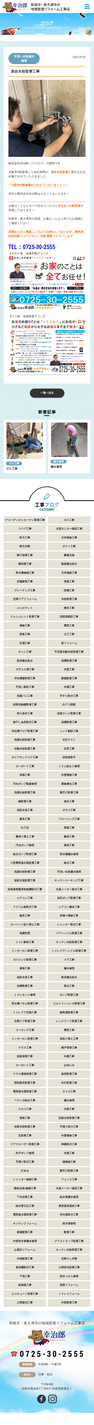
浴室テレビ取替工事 (69, 713)
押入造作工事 (25, 713)
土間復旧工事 (25, 1302)
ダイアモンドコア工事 (25, 757)
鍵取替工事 (25, 801)
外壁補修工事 (69, 774)
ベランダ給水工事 (24, 1100)
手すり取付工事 (69, 695)
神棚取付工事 (69, 1144)
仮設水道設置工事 (24, 880)
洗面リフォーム (69, 1284)
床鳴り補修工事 (69, 915)
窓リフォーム (69, 643)
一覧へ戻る (47, 392)
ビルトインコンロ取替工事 (69, 1003)
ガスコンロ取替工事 (25, 959)
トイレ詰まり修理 (69, 766)
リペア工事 (25, 528)
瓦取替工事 (25, 1135)
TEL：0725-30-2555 (31, 247)
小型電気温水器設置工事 (25, 862)
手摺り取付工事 (69, 1126)
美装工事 (25, 634)
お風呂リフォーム (24, 1249)
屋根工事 (25, 968)
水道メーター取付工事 (69, 889)
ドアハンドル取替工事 (69, 933)
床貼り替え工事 (69, 1038)
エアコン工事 (25, 898)
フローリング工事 (69, 819)
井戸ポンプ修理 (25, 1153)
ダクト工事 (69, 546)
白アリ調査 (69, 704)
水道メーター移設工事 (69, 1188)
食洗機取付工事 (25, 1267)
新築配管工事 (69, 678)
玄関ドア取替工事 (24, 1021)
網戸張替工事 (69, 1047)
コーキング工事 (25, 1030)
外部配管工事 (25, 1258)
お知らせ (69, 1065)
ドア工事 (69, 959)
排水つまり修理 (69, 1276)
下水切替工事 (25, 1197)
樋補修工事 (69, 1161)
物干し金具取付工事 (25, 722)
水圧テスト (69, 739)
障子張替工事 (25, 555)
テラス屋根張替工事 (25, 1073)
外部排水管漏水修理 (25, 1241)
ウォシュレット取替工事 (25, 616)
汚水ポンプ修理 (25, 845)
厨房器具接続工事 (69, 1205)
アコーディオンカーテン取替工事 (25, 520)
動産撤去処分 (69, 563)
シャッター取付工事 (69, 924)
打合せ (25, 1170)
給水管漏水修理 (69, 1197)
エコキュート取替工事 (25, 1293)
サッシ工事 (25, 651)
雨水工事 (69, 986)
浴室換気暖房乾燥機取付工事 (25, 889)
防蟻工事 (69, 590)
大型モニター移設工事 (69, 528)
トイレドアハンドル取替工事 (69, 950)
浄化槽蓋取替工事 (24, 678)
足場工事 (25, 643)
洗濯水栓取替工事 (24, 739)
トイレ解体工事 (25, 942)
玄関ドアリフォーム (25, 599)
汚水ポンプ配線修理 (25, 783)
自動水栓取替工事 (24, 748)
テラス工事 (25, 1047)
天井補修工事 (69, 537)
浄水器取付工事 (69, 1214)
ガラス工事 (69, 810)
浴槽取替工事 (69, 660)
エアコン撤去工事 (69, 906)
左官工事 (69, 748)
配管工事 (69, 1232)
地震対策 (25, 933)
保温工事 (69, 581)
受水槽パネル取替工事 (25, 1003)
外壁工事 (69, 669)
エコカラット (25, 608)
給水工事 (69, 862)
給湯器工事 (25, 1284)
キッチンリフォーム (25, 1223)
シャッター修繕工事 (25, 1179)
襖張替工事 (25, 563)
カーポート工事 (25, 766)
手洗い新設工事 (25, 687)
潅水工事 (69, 801)
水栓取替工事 (69, 599)
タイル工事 (69, 1091)
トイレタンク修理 (24, 994)
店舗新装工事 (25, 581)
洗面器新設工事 (69, 616)
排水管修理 (69, 1223)
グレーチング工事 (24, 590)
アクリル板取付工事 (25, 906)
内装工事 (69, 1109)
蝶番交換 (69, 555)
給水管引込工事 (25, 1205)
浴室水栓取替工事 (24, 1126)
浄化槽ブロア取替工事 (25, 731)
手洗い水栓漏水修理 (24, 58)
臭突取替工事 (69, 1073)
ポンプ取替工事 (69, 994)
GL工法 (25, 827)
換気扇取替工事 (69, 1012)
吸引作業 (25, 546)
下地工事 (25, 1276)
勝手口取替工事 (69, 792)
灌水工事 (69, 608)
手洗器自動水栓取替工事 (69, 651)
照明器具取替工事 (24, 1082)
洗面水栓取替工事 (69, 1118)
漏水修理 (58, 461)
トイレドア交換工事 (25, 1012)
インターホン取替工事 (25, 950)
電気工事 (69, 625)
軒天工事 (25, 537)
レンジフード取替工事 (69, 1021)
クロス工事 (25, 1109)
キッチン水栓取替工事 (69, 942)
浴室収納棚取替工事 (25, 704)
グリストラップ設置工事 (69, 1241)
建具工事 (25, 819)
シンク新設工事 (69, 731)
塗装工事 (25, 1118)
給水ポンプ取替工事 (25, 854)
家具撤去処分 (25, 660)
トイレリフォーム (69, 1293)
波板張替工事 (25, 1056)
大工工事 (69, 634)
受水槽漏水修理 (69, 854)
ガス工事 (14, 463)
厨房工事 (69, 845)
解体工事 (69, 836)
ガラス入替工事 (25, 669)
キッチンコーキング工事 (69, 880)
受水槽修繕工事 (25, 572)
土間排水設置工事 (69, 1267)
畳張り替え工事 (25, 836)
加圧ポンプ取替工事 (69, 898)
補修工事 (25, 625)
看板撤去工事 (69, 783)
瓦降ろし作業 (69, 1258)
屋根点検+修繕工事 (25, 1188)
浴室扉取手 (69, 757)
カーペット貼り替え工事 (25, 924)
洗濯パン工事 (25, 695)
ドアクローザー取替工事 (25, 1144)
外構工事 (69, 687)
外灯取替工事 (69, 1082)
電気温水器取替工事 (25, 1091)
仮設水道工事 (25, 810)
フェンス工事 (69, 1179)
